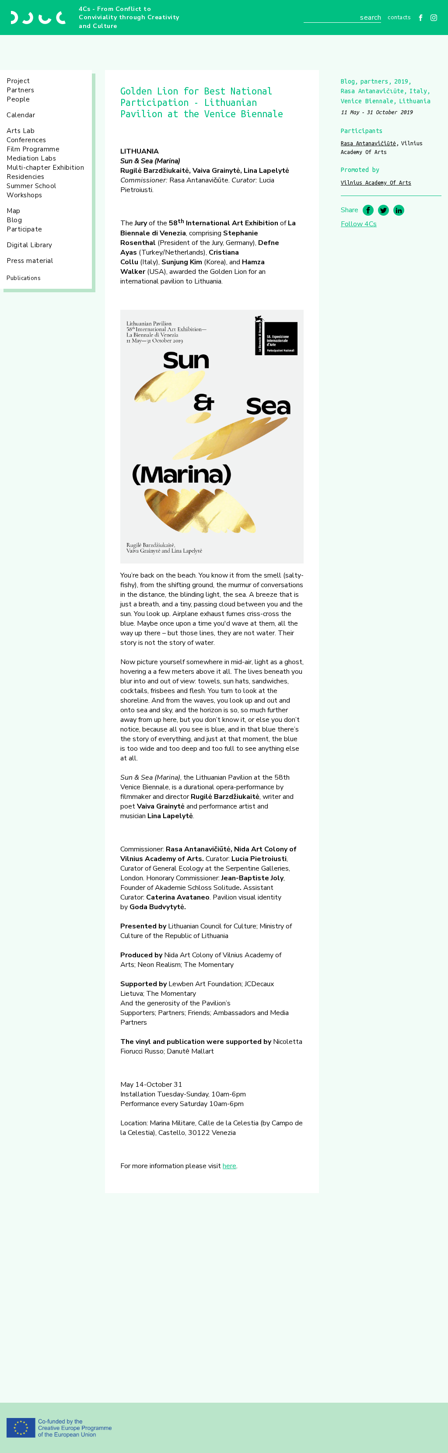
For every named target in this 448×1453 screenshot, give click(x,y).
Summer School (31, 186)
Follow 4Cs (359, 224)
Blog (14, 220)
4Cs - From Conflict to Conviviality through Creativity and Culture (129, 17)
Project (18, 81)
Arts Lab (21, 130)
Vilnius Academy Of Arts (376, 182)
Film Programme (33, 149)
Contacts (399, 17)
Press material (30, 260)
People (18, 99)
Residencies (26, 176)
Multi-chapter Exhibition (45, 167)
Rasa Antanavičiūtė (368, 143)
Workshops (24, 195)
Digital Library (29, 245)
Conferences (26, 140)
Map (14, 211)
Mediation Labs (31, 158)
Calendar (21, 115)
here (229, 1166)
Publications (24, 278)
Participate (24, 229)
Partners (20, 90)
